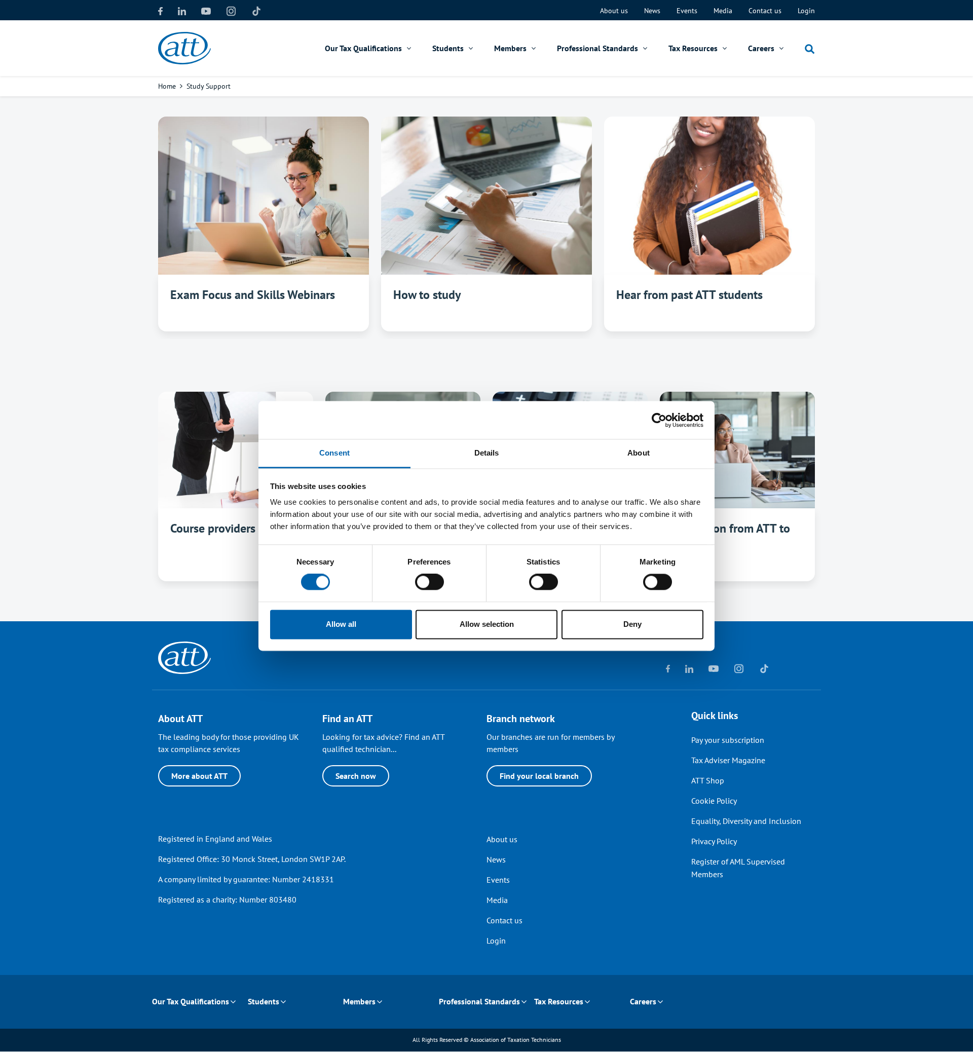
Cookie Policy (714, 801)
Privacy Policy (714, 841)
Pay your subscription (727, 740)
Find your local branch (539, 776)
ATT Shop (707, 780)
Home (167, 86)
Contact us (765, 10)
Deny (632, 624)
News (652, 10)
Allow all (341, 624)
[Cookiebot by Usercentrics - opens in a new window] (659, 420)
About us (614, 10)
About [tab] (638, 452)
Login (806, 10)
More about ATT (199, 776)
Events (687, 10)
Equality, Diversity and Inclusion (746, 821)
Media (723, 10)
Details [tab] (486, 452)
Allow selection (487, 624)
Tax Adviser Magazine (728, 760)
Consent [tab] (334, 452)
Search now (355, 776)
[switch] (429, 582)
